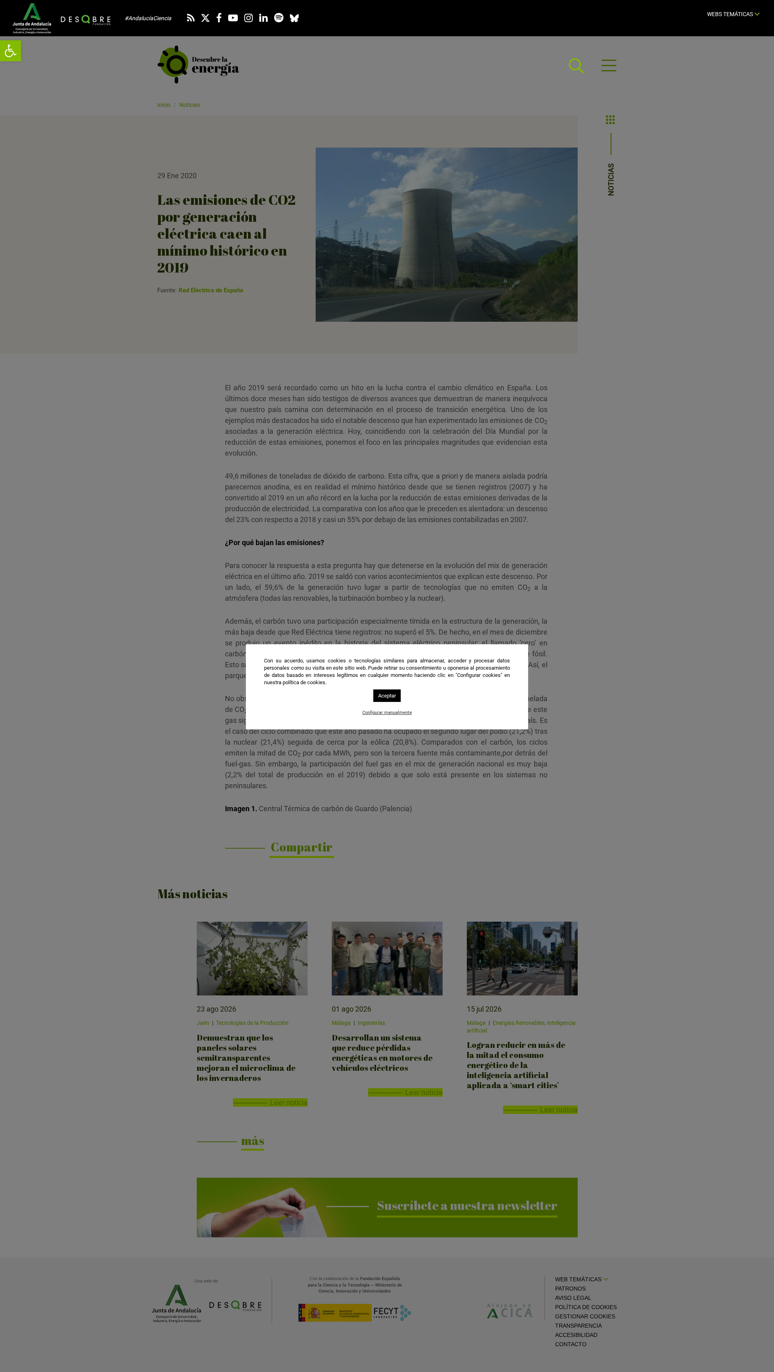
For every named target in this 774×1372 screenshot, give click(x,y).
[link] (10, 50)
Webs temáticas (730, 14)
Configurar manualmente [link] (387, 712)
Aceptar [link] (387, 696)
